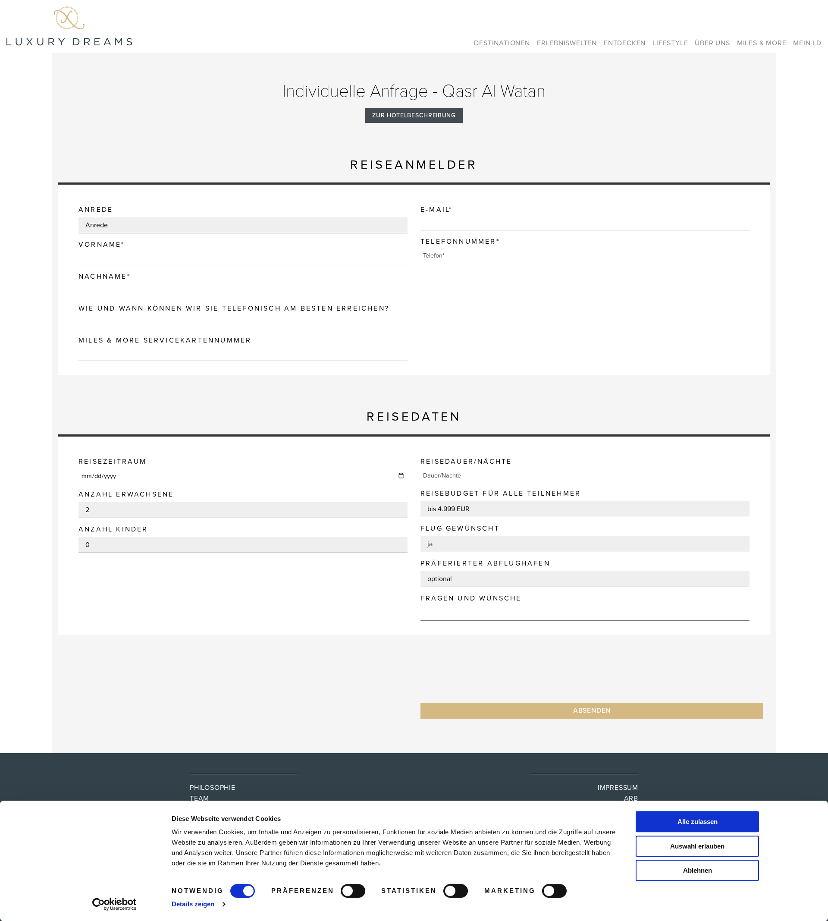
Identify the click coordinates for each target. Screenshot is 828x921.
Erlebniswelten (567, 43)
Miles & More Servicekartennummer (164, 340)
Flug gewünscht (460, 528)
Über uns (712, 43)
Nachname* (104, 276)
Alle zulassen (697, 821)
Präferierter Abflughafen (485, 563)
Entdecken (625, 43)
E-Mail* (436, 209)
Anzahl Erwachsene (126, 494)
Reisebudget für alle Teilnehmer (500, 493)
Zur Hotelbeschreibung (414, 115)
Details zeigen (193, 904)
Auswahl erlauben (697, 846)
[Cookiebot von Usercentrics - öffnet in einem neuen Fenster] (114, 904)
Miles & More (762, 43)
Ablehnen (697, 870)
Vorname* (101, 244)
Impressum (618, 787)
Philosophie (212, 787)
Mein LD (807, 43)
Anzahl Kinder (113, 529)
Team (199, 798)
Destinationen (502, 43)
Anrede (95, 209)
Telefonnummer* (460, 241)
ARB (631, 798)
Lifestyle (670, 43)
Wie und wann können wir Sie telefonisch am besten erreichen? (233, 308)
